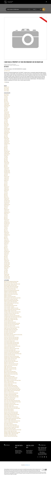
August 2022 (6, 133)
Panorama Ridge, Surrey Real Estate (10, 382)
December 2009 (7, 262)
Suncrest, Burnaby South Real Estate (10, 415)
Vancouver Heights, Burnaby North (10, 419)
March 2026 (6, 101)
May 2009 (6, 271)
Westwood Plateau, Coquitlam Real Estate (11, 427)
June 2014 (6, 215)
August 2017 (6, 180)
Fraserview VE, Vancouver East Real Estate (11, 348)
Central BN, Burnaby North (8, 304)
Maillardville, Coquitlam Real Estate (10, 368)
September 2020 (7, 153)
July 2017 (6, 181)
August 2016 (6, 190)
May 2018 (6, 175)
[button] (37, 456)
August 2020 (6, 155)
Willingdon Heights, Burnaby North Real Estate (12, 432)
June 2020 (6, 157)
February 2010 (6, 260)
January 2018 (6, 177)
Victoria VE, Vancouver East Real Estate (11, 422)
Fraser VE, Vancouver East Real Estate (10, 344)
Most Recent (6, 94)
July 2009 (6, 269)
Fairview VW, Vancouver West (9, 335)
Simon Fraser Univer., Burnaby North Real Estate (12, 401)
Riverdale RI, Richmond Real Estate (10, 394)
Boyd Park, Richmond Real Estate (10, 289)
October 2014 (6, 210)
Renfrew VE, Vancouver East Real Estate (11, 393)
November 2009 (7, 264)
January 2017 (6, 188)
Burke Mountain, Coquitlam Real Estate (10, 299)
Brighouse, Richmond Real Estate (10, 296)
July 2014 (6, 214)
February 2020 (6, 162)
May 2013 (6, 229)
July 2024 (6, 119)
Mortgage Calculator (18, 451)
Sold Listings (6, 90)
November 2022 (7, 129)
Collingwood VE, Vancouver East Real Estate (11, 315)
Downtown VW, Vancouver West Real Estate (11, 327)
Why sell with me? (29, 450)
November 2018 (7, 171)
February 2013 (6, 232)
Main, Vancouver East (8, 370)
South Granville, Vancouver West (9, 403)
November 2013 (7, 223)
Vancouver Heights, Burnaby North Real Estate (12, 420)
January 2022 (6, 139)
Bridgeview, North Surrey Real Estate (10, 292)
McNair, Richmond (7, 375)
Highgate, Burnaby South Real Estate (10, 358)
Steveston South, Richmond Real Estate (11, 412)
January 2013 (6, 233)
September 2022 (7, 132)
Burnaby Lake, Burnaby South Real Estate (11, 300)
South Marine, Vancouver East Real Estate (11, 404)
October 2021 (6, 142)
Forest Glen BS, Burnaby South (9, 341)
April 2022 (6, 136)
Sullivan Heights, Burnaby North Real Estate (11, 414)
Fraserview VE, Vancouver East (9, 347)
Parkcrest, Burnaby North (8, 384)
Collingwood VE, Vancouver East (9, 314)
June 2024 (6, 120)
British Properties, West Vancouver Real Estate (12, 297)
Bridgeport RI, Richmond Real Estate (10, 291)
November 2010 (7, 251)
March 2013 (6, 231)
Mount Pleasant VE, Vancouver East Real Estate (12, 380)
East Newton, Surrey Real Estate (9, 332)
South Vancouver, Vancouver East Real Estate (12, 408)
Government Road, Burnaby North (9, 349)
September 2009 (7, 266)
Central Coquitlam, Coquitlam (9, 306)
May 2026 (6, 99)
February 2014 (6, 219)
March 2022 (6, 137)
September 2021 (7, 143)
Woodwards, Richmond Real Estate (10, 434)
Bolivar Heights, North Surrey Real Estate (11, 286)
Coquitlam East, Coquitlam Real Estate (10, 318)
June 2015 (6, 207)
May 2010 (6, 256)
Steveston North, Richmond (9, 409)
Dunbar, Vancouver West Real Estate (10, 328)
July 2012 (6, 236)
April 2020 (6, 160)
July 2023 (6, 127)
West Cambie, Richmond (8, 423)
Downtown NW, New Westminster (10, 322)
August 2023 (6, 125)
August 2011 (6, 243)
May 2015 (6, 208)
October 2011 (6, 242)
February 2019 (6, 167)
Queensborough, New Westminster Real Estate (12, 389)
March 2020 (6, 161)
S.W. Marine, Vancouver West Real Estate (11, 395)
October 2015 (6, 203)
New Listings (6, 88)
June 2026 (6, 98)
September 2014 (7, 212)
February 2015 (6, 209)
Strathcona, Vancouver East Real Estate (11, 413)
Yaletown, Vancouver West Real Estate (10, 436)
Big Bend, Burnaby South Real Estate (10, 285)
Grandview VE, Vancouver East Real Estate (11, 352)
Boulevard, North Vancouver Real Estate (11, 287)
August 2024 (6, 118)
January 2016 (6, 199)
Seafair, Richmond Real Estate (9, 399)
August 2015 (6, 205)
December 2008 (7, 276)
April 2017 (6, 185)
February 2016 (6, 198)
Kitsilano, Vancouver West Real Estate (10, 365)
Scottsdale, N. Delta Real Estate (9, 398)
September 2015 (7, 204)
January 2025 (6, 113)
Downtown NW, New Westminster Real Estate (12, 323)
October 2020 (6, 152)
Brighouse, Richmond (7, 295)
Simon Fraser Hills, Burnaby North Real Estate (12, 400)
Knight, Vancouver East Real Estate (10, 367)
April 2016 (6, 195)
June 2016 (6, 193)
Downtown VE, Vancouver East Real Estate (11, 324)
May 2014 (6, 217)
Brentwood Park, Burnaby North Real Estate (11, 290)
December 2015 (7, 200)
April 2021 (6, 148)
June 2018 (6, 174)
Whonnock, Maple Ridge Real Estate (10, 431)
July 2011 (6, 245)
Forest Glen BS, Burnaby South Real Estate (11, 342)
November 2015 (7, 202)
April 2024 (6, 122)
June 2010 (6, 255)
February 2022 (6, 138)
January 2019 (6, 169)
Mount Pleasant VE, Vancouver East (10, 379)
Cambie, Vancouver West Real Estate (10, 301)
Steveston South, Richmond (9, 410)
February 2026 (6, 103)
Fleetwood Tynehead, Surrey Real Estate (11, 339)
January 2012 (6, 240)
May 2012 (6, 237)
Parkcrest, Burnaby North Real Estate (10, 385)
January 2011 (6, 250)
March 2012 (6, 238)
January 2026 (6, 104)
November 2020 (7, 151)
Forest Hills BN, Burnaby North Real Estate (11, 343)
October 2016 (6, 189)
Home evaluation (29, 451)
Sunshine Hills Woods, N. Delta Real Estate (11, 417)
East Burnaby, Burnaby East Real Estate (11, 329)
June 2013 (6, 228)
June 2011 (6, 246)
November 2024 (7, 115)
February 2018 (6, 176)
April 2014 (6, 218)
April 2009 (6, 273)
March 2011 (6, 248)
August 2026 (6, 95)
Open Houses (6, 89)
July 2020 (6, 156)
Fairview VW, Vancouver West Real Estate (11, 337)
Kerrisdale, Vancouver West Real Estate (11, 361)
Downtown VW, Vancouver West (9, 325)
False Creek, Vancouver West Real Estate (11, 338)
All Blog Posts (6, 87)
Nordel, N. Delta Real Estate (9, 381)
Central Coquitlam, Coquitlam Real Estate (13, 65)
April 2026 (6, 100)
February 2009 (6, 274)
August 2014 (6, 213)
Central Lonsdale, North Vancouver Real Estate (12, 309)
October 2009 (6, 265)
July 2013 (6, 227)
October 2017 (6, 179)
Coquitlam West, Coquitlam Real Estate (11, 319)
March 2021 (6, 150)
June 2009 (6, 270)
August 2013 (6, 226)
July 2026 (6, 96)
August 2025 (6, 106)
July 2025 (6, 108)
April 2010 (6, 257)
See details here (7, 70)
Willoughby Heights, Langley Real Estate (11, 433)
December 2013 (7, 222)
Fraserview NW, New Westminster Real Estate (12, 346)
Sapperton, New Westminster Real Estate (11, 396)
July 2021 (6, 144)
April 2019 (6, 166)
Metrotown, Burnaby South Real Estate (10, 377)
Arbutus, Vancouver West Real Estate (10, 282)
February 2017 (6, 186)
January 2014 (6, 221)
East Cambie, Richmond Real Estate (10, 330)
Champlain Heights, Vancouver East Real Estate (12, 311)
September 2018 (7, 172)
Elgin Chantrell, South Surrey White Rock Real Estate (13, 334)
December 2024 (7, 114)
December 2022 (7, 128)
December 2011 (7, 241)
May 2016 (6, 194)
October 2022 (6, 131)
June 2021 (6, 146)
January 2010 (6, 261)
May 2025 (6, 110)
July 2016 (6, 191)
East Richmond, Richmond (8, 333)
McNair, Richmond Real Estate (9, 376)
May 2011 (6, 247)
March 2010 (6, 259)
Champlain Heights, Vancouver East (10, 310)
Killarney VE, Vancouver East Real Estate (11, 363)
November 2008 (7, 278)
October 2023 (6, 124)
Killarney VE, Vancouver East (9, 362)
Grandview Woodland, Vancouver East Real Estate (12, 353)
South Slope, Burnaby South (9, 405)
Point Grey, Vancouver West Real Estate (11, 386)
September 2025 (7, 105)
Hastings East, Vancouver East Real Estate (11, 356)
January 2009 (6, 275)
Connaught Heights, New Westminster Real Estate (12, 316)
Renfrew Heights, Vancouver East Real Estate (12, 390)
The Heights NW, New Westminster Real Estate (12, 418)
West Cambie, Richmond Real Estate (10, 424)
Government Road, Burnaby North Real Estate (12, 351)
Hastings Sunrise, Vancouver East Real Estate (12, 357)
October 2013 (6, 224)
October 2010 (6, 252)
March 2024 (6, 123)
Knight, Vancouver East (8, 366)
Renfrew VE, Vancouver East (9, 391)
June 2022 (6, 134)
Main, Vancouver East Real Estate (10, 371)
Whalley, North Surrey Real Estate (10, 428)
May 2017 (6, 184)
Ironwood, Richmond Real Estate (9, 360)
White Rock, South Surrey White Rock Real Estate (12, 429)
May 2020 (6, 158)
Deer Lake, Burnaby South (8, 320)
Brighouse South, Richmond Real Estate (11, 294)
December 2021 (7, 141)
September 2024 (7, 117)
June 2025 (6, 109)
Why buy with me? (18, 450)
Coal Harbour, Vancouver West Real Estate (11, 313)
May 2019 (6, 165)
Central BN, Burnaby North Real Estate (10, 305)
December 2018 (7, 170)
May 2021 (6, 147)
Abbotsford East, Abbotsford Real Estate (11, 281)
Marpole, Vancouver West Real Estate (10, 372)
